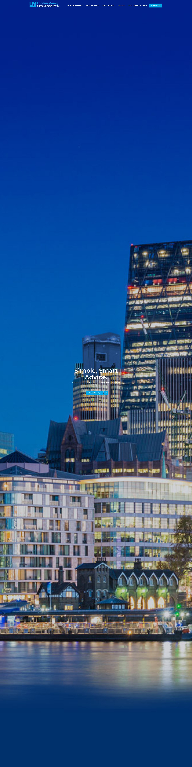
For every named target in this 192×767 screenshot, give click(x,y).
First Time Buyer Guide (138, 5)
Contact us (155, 5)
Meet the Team (92, 5)
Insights (121, 5)
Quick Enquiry (94, 393)
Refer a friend (108, 5)
